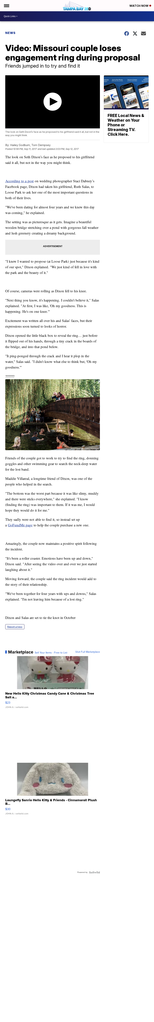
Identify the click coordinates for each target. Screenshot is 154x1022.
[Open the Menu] (6, 5)
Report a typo (14, 626)
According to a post (19, 181)
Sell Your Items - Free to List (51, 652)
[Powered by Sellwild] (94, 872)
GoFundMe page (20, 525)
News (10, 33)
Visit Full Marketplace (87, 652)
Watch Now (139, 6)
